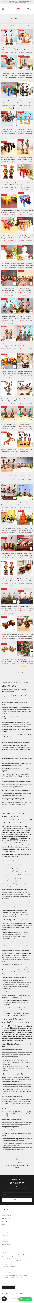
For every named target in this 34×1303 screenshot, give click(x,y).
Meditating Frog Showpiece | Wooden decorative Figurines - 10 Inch (25, 529)
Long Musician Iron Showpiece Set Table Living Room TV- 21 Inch (8, 504)
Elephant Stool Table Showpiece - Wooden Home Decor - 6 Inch (25, 184)
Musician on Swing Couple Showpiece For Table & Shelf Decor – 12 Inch (25, 102)
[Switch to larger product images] (28, 25)
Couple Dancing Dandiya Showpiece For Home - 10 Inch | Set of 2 (9, 317)
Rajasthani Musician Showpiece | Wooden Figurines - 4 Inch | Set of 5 (25, 476)
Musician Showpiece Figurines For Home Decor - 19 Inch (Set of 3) (25, 345)
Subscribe (17, 1199)
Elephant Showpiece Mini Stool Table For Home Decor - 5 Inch (9, 211)
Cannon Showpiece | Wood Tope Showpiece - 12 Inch (25, 635)
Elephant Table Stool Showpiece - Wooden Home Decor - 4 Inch (9, 237)
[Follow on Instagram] (7, 1294)
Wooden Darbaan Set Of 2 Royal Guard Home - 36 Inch (25, 660)
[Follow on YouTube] (21, 1294)
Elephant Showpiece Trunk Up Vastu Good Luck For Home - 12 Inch (9, 373)
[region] (17, 1163)
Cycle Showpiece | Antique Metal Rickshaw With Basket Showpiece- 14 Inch (9, 529)
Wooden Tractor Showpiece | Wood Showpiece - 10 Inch (25, 580)
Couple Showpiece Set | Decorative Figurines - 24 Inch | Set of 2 (25, 158)
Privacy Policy (5, 1241)
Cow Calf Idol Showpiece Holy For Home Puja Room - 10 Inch (9, 264)
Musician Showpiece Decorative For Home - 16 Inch (9, 74)
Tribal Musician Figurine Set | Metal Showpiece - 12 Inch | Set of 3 (9, 608)
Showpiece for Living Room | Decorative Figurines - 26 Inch (9, 400)
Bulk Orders (5, 1221)
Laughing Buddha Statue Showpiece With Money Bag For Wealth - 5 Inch (25, 373)
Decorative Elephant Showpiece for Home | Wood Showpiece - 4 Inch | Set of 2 (9, 130)
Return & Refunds (7, 1215)
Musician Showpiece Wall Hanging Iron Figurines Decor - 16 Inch (9, 554)
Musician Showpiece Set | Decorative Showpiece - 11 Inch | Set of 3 (25, 130)
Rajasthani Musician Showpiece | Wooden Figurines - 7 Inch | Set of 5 (25, 290)
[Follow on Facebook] (2, 1294)
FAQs (3, 1224)
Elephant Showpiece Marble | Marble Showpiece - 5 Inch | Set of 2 (25, 554)
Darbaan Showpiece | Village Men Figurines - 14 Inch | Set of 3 (9, 476)
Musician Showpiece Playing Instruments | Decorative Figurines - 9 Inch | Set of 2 (8, 425)
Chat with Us (27, 1299)
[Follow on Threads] (12, 1294)
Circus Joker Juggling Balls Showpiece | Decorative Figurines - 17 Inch (25, 74)
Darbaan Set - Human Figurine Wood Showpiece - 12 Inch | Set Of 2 (8, 580)
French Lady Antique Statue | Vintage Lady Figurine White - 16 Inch (25, 264)
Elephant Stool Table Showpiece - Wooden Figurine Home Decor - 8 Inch (9, 102)
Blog (3, 1227)
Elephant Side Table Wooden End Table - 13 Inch (25, 211)
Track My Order (6, 1218)
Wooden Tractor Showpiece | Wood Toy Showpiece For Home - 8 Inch (9, 635)
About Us (4, 1236)
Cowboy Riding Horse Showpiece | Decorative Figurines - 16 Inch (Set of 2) (25, 400)
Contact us (5, 1213)
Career (3, 1238)
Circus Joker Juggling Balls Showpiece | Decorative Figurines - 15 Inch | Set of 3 (25, 451)
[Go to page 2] (26, 672)
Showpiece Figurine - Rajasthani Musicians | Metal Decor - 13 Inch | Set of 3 (25, 608)
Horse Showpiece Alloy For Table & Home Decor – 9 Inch (9, 451)
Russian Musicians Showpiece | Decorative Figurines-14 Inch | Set (25, 425)
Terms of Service (6, 1244)
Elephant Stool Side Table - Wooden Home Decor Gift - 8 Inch (8, 158)
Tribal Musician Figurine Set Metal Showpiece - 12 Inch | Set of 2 (8, 661)
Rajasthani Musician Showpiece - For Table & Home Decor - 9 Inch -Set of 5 (9, 290)
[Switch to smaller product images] (31, 25)
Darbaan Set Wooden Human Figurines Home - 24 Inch (9, 345)
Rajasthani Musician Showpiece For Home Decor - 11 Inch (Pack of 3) (25, 504)
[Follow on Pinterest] (16, 1294)
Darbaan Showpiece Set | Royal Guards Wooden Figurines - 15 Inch (9, 184)
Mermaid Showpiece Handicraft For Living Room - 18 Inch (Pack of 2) (25, 317)
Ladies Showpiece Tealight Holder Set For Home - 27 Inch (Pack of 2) (9, 49)
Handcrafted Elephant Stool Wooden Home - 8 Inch (25, 237)
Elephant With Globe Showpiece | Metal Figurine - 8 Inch (25, 49)
